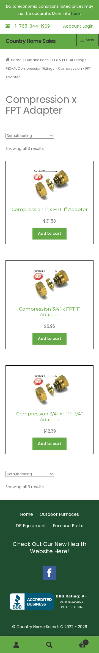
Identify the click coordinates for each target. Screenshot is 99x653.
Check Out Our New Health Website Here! (49, 547)
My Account (16, 645)
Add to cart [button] (49, 233)
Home (16, 60)
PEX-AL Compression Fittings (30, 68)
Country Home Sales (31, 41)
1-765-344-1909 (32, 26)
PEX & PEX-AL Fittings (69, 60)
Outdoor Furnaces (59, 514)
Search (49, 645)
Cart (76, 641)
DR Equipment (31, 525)
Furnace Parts (37, 60)
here (75, 13)
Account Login (78, 26)
